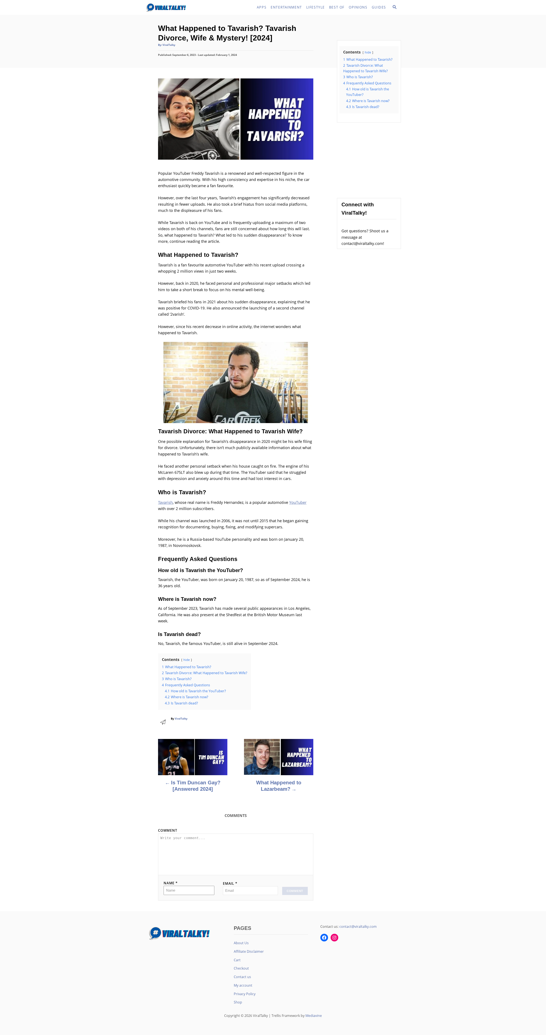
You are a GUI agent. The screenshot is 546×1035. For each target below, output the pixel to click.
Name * (171, 883)
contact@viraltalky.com (358, 926)
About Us (241, 943)
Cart (237, 960)
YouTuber (297, 502)
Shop (238, 1002)
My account (243, 985)
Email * (230, 883)
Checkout (241, 968)
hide (186, 660)
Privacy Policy (245, 994)
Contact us (242, 976)
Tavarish (165, 502)
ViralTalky (169, 45)
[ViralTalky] (183, 7)
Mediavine (313, 1015)
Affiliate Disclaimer (249, 951)
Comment (167, 830)
